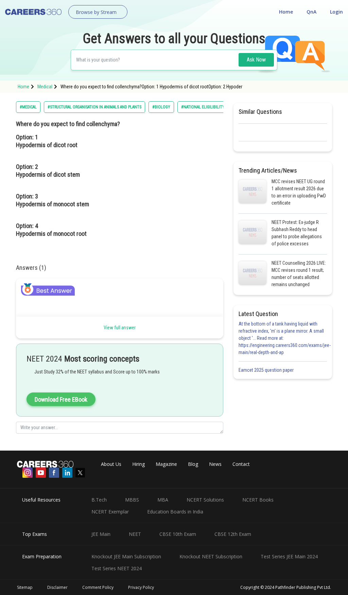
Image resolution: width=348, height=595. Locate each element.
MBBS (132, 499)
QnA (311, 11)
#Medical (28, 107)
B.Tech (99, 499)
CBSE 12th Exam (232, 534)
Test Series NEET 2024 (116, 568)
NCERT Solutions (205, 499)
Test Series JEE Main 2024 (289, 556)
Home (286, 11)
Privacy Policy (141, 587)
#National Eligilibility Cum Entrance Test (221, 107)
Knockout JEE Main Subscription (126, 556)
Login (336, 11)
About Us (111, 464)
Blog (193, 464)
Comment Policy (98, 587)
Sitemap (25, 587)
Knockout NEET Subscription (210, 556)
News (215, 464)
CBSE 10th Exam (177, 534)
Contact (241, 464)
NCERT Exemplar (110, 511)
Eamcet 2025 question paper (267, 370)
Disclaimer (57, 587)
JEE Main (100, 534)
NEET (135, 534)
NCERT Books (258, 499)
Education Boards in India (175, 511)
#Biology (161, 107)
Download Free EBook (61, 399)
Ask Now (256, 59)
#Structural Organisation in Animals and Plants (94, 107)
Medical (44, 86)
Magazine (166, 464)
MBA (162, 499)
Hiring (138, 464)
